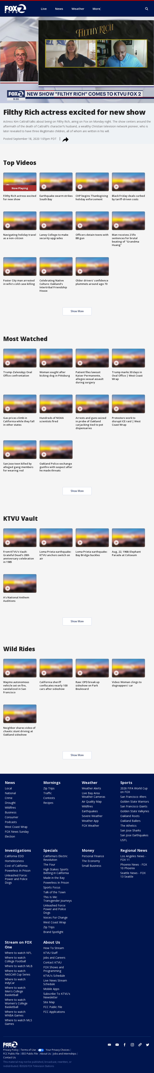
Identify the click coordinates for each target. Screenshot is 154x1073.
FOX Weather (90, 825)
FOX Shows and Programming (53, 969)
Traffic (47, 793)
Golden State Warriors (134, 801)
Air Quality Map (92, 801)
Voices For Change (55, 917)
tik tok (140, 1045)
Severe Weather (92, 816)
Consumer (11, 817)
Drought (10, 803)
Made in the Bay (54, 878)
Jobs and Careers (54, 957)
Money (88, 850)
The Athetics (128, 825)
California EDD (14, 856)
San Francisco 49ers (133, 797)
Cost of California (16, 866)
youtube (117, 1045)
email (109, 1045)
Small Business (91, 866)
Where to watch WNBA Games (15, 1013)
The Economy (91, 861)
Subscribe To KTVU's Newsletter (56, 995)
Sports (126, 782)
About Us (51, 942)
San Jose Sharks (130, 830)
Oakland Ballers (130, 821)
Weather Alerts (91, 788)
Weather (89, 782)
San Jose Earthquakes (134, 835)
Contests (49, 798)
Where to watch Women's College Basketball (16, 1003)
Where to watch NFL (18, 953)
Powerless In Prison (17, 870)
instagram (132, 1045)
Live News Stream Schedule (55, 982)
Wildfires (10, 807)
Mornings (51, 782)
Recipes (48, 803)
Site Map (49, 1002)
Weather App (90, 821)
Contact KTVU (52, 962)
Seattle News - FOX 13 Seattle (133, 874)
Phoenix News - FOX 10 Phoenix (133, 866)
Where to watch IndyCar (15, 981)
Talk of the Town (54, 892)
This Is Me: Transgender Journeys (57, 898)
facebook (125, 1045)
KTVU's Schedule (54, 976)
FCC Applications (54, 1012)
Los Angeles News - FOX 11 (133, 858)
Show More (77, 311)
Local (8, 788)
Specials (50, 850)
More (96, 9)
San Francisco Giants (133, 806)
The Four (49, 864)
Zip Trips (49, 788)
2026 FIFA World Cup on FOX (134, 790)
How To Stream (53, 948)
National (10, 793)
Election (10, 836)
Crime (8, 798)
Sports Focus (51, 887)
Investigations (18, 850)
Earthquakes (90, 811)
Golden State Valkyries (134, 811)
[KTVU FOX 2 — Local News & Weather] (18, 8)
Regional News (133, 850)
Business (10, 812)
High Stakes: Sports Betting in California (56, 871)
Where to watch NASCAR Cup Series (17, 972)
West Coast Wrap (16, 827)
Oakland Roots (130, 816)
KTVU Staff (50, 953)
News (10, 782)
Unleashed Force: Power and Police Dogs (16, 878)
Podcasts (11, 822)
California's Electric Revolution (55, 858)
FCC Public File (52, 1007)
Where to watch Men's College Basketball (15, 991)
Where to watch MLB (18, 966)
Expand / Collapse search (146, 9)
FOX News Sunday (17, 831)
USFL (123, 840)
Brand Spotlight (53, 932)
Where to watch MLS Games (18, 1022)
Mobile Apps (51, 989)
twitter (147, 1045)
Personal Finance (93, 856)
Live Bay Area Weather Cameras (93, 795)
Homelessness (14, 861)
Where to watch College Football (15, 959)
